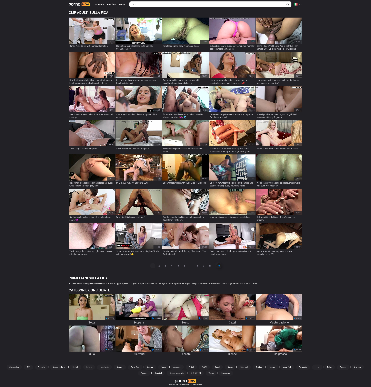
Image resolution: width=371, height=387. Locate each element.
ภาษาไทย (177, 367)
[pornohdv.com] (79, 4)
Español (158, 373)
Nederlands (104, 367)
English (75, 367)
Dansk (230, 367)
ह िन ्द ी (196, 373)
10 (210, 265)
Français (41, 367)
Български (225, 373)
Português (303, 367)
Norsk (163, 367)
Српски (150, 367)
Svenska (357, 367)
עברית (317, 367)
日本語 (204, 367)
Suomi (217, 367)
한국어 (191, 367)
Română (343, 367)
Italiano (89, 367)
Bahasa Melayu (59, 367)
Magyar (272, 367)
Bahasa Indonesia (177, 373)
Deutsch (120, 367)
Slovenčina (135, 367)
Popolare (111, 4)
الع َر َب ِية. (287, 367)
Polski (329, 367)
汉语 (28, 367)
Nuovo (122, 4)
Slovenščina (14, 367)
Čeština (259, 367)
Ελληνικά (244, 367)
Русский (144, 373)
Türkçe (211, 373)
